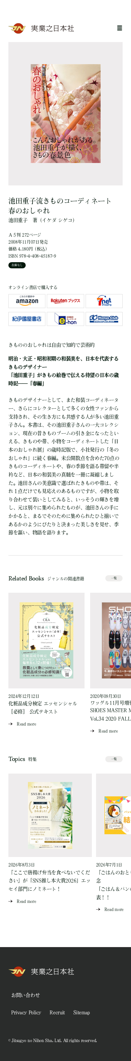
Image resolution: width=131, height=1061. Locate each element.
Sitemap (81, 1012)
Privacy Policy (26, 1012)
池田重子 (18, 220)
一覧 (114, 578)
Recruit (57, 1012)
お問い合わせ (25, 995)
